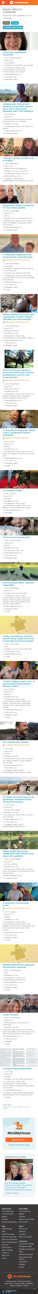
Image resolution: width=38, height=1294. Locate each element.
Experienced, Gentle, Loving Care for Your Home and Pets (18, 206)
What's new (5, 1255)
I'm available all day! (12, 490)
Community (23, 1241)
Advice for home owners (9, 1222)
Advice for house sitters (26, 1219)
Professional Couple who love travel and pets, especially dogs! (17, 255)
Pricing (4, 1258)
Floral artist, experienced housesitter (14, 53)
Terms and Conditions (24, 1281)
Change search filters (13, 27)
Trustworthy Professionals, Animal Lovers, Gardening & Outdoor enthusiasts (19, 432)
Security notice (6, 1247)
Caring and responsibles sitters (17, 1068)
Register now (18, 1140)
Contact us (5, 1253)
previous (6, 1107)
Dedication (22, 1231)
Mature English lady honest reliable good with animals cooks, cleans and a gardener (18, 853)
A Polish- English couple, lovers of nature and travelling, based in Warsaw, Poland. (19, 683)
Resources (5, 1245)
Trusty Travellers (10, 1015)
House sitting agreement (10, 1242)
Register (4, 1216)
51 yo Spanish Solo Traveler (15, 742)
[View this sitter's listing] (19, 1180)
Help (3, 1226)
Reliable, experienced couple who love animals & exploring (18, 966)
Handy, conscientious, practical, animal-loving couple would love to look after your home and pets (18, 638)
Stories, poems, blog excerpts (25, 1258)
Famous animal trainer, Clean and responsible (18, 584)
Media (21, 1252)
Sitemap (25, 1285)
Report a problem (7, 1250)
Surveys (21, 1267)
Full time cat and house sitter (16, 537)
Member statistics (11, 1281)
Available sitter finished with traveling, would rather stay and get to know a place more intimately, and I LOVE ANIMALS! (18, 107)
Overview (5, 1219)
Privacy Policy (8, 1283)
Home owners (6, 1209)
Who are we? (23, 1229)
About (21, 1226)
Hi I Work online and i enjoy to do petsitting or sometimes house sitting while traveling (18, 799)
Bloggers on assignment (26, 1249)
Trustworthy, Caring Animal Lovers (16, 904)
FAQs (3, 1231)
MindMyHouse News (25, 1246)
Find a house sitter (8, 1211)
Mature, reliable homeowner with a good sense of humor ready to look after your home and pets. (18, 317)
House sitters (23, 1209)
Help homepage (7, 1229)
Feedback (22, 1264)
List (7, 23)
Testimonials (23, 1262)
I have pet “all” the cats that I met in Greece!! (18, 159)
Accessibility (29, 1283)
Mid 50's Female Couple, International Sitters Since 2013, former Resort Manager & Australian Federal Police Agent (18, 1186)
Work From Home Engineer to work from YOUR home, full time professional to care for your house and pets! (18, 374)
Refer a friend (23, 1222)
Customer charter (19, 1283)
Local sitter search (7, 1214)
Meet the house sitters (26, 1254)
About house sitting (8, 1234)
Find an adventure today (19, 1145)
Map (15, 23)
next (5, 1108)
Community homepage (26, 1244)
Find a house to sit (25, 1211)
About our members (25, 1237)
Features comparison (16, 1285)
